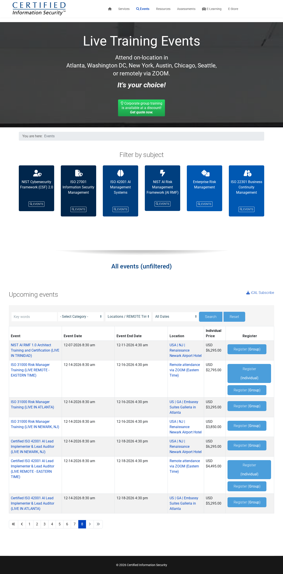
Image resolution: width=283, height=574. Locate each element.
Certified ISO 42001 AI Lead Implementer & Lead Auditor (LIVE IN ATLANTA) (32, 503)
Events (144, 9)
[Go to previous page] (22, 524)
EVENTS (38, 204)
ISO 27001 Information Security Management (78, 187)
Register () (246, 349)
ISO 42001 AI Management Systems (120, 187)
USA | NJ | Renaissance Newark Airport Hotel (186, 350)
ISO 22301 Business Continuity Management (246, 187)
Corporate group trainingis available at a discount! (142, 107)
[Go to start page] (13, 524)
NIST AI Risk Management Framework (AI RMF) (163, 187)
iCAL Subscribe (262, 293)
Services (124, 9)
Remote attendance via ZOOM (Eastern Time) (185, 370)
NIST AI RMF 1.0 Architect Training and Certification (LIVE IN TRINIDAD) (35, 350)
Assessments (186, 9)
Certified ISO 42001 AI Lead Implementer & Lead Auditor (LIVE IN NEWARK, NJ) (32, 446)
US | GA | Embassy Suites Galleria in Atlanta (184, 407)
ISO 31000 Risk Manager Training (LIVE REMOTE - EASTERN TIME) (30, 370)
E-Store (233, 9)
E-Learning (214, 9)
